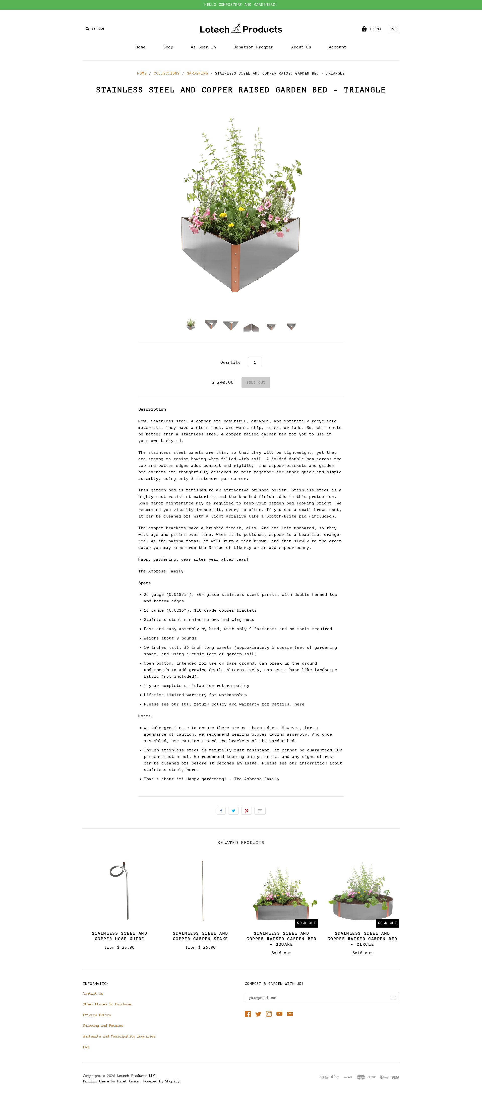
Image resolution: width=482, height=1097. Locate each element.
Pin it (246, 811)
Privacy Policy (97, 1015)
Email (260, 811)
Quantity (230, 362)
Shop (168, 47)
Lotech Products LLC (136, 1076)
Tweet (233, 811)
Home (141, 47)
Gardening (197, 73)
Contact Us (93, 993)
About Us (301, 47)
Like (221, 811)
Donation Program (253, 47)
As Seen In (203, 47)
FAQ (86, 1047)
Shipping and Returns (103, 1025)
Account (337, 47)
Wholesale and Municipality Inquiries (119, 1036)
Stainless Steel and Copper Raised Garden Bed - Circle (362, 939)
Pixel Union (128, 1081)
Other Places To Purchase (107, 1004)
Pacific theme (96, 1081)
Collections (166, 73)
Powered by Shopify (161, 1081)
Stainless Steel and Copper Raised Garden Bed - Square (281, 939)
